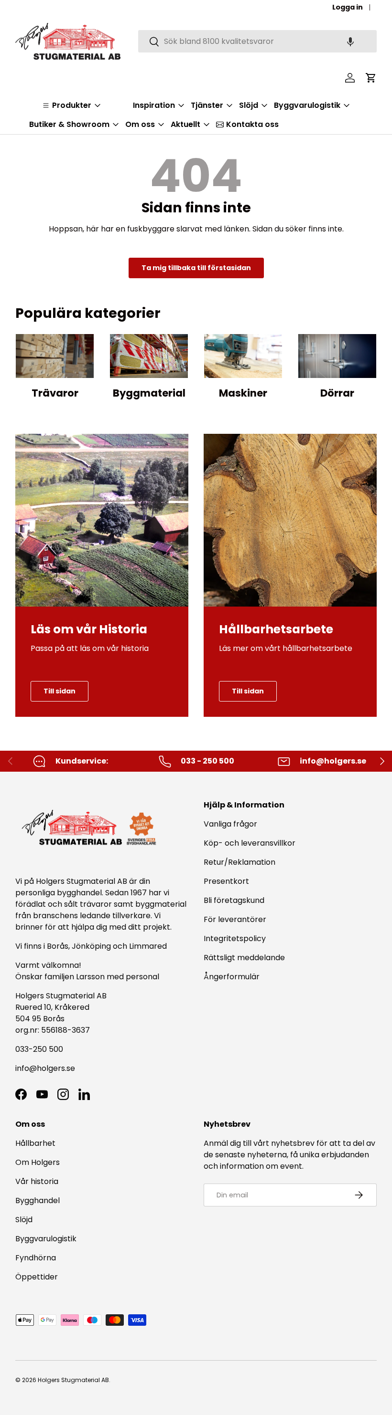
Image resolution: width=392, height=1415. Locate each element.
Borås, (58, 946)
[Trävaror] (55, 356)
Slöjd (24, 1219)
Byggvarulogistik (45, 1238)
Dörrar (337, 393)
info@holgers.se (45, 1068)
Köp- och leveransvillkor (249, 843)
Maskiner (243, 393)
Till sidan (60, 691)
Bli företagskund (234, 900)
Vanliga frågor (230, 823)
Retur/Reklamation (239, 862)
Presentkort (226, 881)
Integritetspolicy (235, 938)
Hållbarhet (35, 1143)
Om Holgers (37, 1162)
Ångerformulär (232, 976)
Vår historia (36, 1181)
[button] (350, 41)
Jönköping (92, 946)
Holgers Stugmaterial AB (73, 1380)
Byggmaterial (149, 393)
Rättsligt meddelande (244, 957)
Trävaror (55, 393)
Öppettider (36, 1276)
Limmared (148, 946)
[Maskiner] (243, 356)
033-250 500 (39, 1049)
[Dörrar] (337, 356)
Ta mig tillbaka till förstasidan (196, 268)
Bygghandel (37, 1200)
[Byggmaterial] (149, 356)
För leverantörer (235, 919)
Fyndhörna (35, 1257)
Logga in (347, 7)
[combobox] (257, 41)
